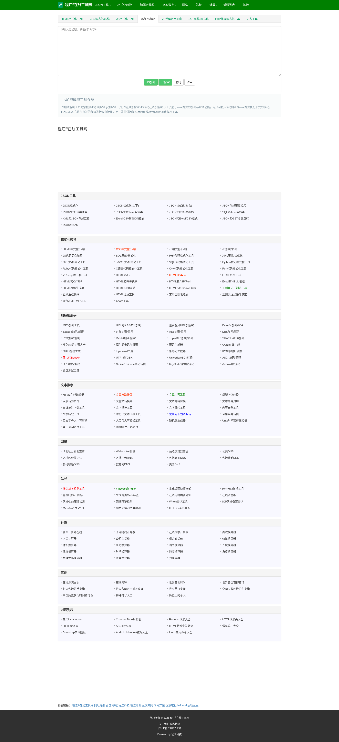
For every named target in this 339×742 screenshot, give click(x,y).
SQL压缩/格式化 (199, 18)
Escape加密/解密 (73, 331)
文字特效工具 (71, 414)
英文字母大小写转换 (75, 420)
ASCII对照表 (123, 625)
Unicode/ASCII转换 (181, 357)
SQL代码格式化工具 (181, 262)
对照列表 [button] (229, 4)
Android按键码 (231, 364)
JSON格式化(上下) (127, 205)
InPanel (182, 705)
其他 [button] (246, 4)
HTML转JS (122, 275)
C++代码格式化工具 (181, 268)
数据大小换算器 (72, 558)
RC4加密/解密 (71, 338)
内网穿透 (159, 705)
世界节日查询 (177, 588)
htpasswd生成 (124, 351)
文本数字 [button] (168, 4)
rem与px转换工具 (233, 488)
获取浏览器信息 (178, 451)
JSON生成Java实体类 (129, 212)
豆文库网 (147, 705)
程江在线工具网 (78, 4)
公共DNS (227, 451)
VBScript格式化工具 (75, 275)
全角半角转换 (230, 414)
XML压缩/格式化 (232, 255)
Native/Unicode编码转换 (131, 364)
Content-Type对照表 (128, 619)
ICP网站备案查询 (232, 501)
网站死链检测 (124, 501)
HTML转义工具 (231, 275)
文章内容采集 (177, 394)
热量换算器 (229, 538)
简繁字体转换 (230, 394)
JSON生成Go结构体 (181, 212)
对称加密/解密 (124, 331)
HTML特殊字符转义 (181, 625)
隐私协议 (175, 723)
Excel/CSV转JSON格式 (130, 218)
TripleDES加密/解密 (181, 338)
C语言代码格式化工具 (129, 268)
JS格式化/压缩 (125, 18)
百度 (108, 705)
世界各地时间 (177, 582)
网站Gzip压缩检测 (74, 501)
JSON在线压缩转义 (234, 205)
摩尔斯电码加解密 (127, 344)
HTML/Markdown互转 (182, 288)
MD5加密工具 (71, 325)
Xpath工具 (122, 300)
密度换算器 (123, 558)
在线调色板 (229, 495)
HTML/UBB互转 (125, 288)
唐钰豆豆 (193, 705)
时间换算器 (123, 551)
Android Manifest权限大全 (132, 632)
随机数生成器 (177, 420)
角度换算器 (229, 551)
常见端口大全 (230, 625)
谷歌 (115, 705)
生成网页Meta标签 (127, 495)
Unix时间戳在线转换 (234, 420)
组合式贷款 (176, 538)
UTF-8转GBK (124, 357)
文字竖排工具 (124, 407)
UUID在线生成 (231, 344)
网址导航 (99, 705)
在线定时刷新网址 (180, 495)
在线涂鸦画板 (71, 582)
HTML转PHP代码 (126, 281)
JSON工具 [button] (102, 4)
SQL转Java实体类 (233, 212)
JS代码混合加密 (172, 18)
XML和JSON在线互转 (76, 218)
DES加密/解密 (231, 331)
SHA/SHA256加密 (233, 338)
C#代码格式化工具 (74, 262)
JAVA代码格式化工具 (128, 262)
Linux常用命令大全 (180, 632)
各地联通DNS (177, 457)
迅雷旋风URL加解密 (181, 325)
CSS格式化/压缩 (100, 18)
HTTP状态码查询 (179, 508)
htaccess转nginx (126, 488)
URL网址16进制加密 (128, 325)
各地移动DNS (230, 457)
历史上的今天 (177, 595)
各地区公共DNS (72, 457)
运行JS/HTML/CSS (74, 300)
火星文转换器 (124, 401)
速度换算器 (176, 551)
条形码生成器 (177, 351)
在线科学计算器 (178, 532)
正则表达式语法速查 (234, 294)
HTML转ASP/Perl (179, 281)
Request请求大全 (179, 619)
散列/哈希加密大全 (74, 344)
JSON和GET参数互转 (235, 218)
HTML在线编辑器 (73, 394)
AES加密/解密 (177, 331)
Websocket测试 (125, 451)
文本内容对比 (230, 401)
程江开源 (135, 705)
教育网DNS (123, 464)
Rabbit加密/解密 (126, 338)
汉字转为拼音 (71, 401)
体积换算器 (70, 545)
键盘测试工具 (71, 370)
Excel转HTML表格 (233, 281)
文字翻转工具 (177, 407)
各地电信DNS (124, 457)
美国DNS (174, 464)
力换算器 (174, 558)
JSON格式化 (70, 205)
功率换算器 (176, 545)
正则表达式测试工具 (234, 288)
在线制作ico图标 (73, 495)
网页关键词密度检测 (128, 508)
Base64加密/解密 (232, 325)
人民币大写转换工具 (128, 420)
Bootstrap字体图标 (74, 632)
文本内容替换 (177, 401)
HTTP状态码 (70, 625)
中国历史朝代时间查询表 (78, 595)
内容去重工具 (230, 407)
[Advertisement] (169, 163)
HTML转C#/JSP (72, 281)
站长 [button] (199, 4)
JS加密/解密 (148, 18)
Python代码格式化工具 (236, 262)
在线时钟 (121, 582)
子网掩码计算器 (125, 532)
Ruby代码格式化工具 (75, 268)
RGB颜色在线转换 (127, 427)
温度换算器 (70, 551)
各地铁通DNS (71, 464)
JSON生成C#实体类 (75, 212)
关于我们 (164, 723)
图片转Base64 (71, 357)
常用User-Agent (72, 619)
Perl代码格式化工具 (234, 268)
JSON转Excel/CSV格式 (183, 218)
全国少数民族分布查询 (236, 588)
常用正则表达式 (178, 294)
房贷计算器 (70, 538)
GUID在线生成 (72, 351)
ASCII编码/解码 (231, 357)
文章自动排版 (124, 394)
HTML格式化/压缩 (72, 18)
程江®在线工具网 (82, 705)
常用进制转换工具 (74, 427)
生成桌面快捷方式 (180, 488)
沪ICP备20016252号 (169, 728)
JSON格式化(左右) (180, 205)
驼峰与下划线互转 (180, 414)
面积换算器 (229, 532)
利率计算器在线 (72, 532)
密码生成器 (176, 344)
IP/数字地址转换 (232, 351)
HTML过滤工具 (125, 294)
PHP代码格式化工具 (227, 18)
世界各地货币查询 (74, 588)
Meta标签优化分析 (74, 508)
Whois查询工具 (178, 501)
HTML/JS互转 (177, 275)
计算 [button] (212, 4)
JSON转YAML (71, 225)
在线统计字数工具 (74, 407)
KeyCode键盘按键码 (181, 364)
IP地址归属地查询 (74, 451)
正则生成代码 (71, 294)
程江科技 (123, 705)
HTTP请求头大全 (232, 619)
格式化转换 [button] (124, 4)
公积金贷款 (123, 538)
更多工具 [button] (252, 18)
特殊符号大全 (124, 595)
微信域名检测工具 (74, 488)
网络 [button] (185, 4)
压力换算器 (123, 545)
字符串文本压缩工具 (128, 414)
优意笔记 (171, 705)
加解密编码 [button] (147, 4)
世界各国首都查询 (233, 582)
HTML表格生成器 (73, 288)
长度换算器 (229, 545)
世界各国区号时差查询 (129, 588)
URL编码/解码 (71, 364)
